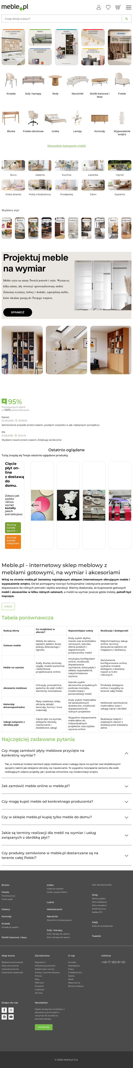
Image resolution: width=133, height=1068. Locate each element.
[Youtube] (11, 1017)
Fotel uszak (7, 899)
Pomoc (38, 976)
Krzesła (6, 923)
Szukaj (126, 19)
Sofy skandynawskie (102, 885)
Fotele (5, 892)
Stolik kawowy (99, 909)
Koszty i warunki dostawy (47, 972)
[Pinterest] (4, 1017)
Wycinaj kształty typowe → (12, 527)
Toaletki (96, 936)
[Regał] (22, 349)
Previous (35, 505)
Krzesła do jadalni (10, 927)
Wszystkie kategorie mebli (66, 146)
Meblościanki (54, 909)
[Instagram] (11, 1010)
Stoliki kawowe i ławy (14, 937)
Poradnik (39, 986)
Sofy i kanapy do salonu (58, 934)
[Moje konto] (99, 7)
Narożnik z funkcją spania (59, 920)
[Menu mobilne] (128, 8)
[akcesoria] (93, 37)
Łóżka (50, 885)
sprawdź (17, 312)
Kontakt (72, 962)
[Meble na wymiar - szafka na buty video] (66, 47)
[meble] (40, 37)
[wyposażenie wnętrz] (40, 56)
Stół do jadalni (99, 898)
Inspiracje (39, 989)
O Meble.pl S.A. (75, 972)
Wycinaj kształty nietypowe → (13, 542)
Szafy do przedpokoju (102, 926)
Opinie (71, 976)
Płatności (39, 982)
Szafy (95, 922)
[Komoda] (66, 349)
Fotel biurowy (8, 896)
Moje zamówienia (10, 965)
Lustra (50, 902)
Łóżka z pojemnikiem (57, 892)
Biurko (5, 885)
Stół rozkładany (99, 902)
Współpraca (74, 965)
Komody (7, 916)
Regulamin (40, 962)
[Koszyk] (118, 7)
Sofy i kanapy (54, 930)
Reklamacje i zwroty (44, 969)
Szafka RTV (97, 912)
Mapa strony (74, 982)
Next (127, 505)
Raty (37, 979)
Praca (71, 969)
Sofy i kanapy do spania (58, 937)
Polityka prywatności (45, 965)
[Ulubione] (108, 7)
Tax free (38, 993)
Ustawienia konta (10, 969)
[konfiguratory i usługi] (13, 46)
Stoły (95, 894)
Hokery (6, 909)
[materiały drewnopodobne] (93, 56)
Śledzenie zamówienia (12, 962)
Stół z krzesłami (99, 905)
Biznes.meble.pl (75, 986)
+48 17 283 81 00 (113, 962)
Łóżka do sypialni (55, 888)
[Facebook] (4, 1010)
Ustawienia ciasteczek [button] (12, 972)
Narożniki (52, 916)
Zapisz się (43, 1027)
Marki (70, 979)
